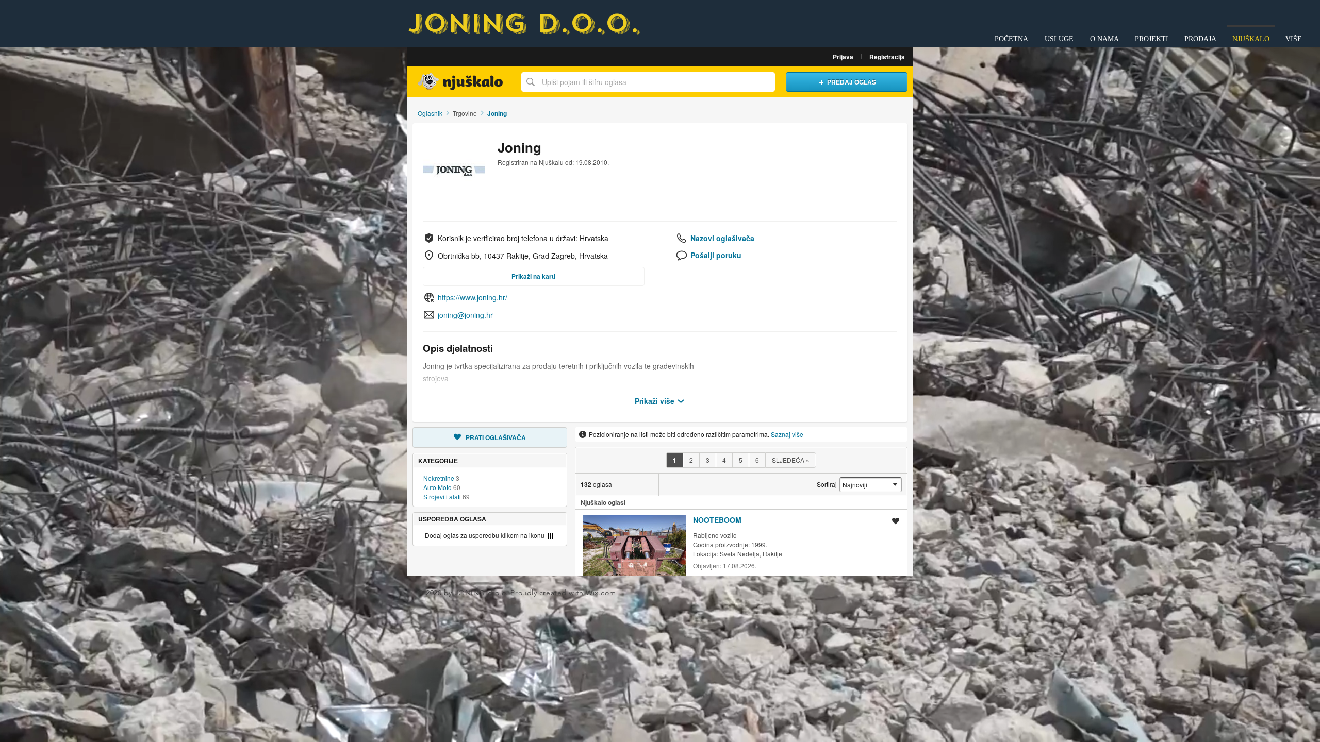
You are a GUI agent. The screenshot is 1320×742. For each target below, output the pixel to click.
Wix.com (601, 592)
